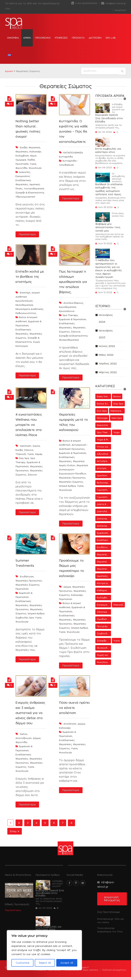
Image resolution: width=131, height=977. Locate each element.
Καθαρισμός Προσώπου (104, 590)
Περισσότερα (27, 234)
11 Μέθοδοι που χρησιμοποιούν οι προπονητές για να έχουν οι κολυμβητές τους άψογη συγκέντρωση (108, 268)
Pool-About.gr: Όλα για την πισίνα (110, 920)
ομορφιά (21, 160)
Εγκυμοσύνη (23, 176)
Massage (102, 418)
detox (23, 734)
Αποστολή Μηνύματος (112, 899)
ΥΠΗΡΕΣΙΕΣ (61, 37)
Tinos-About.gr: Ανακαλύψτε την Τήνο (110, 930)
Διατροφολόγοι (104, 525)
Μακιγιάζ (118, 605)
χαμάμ (38, 454)
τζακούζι (21, 454)
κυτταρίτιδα (66, 156)
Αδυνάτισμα (104, 454)
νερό (33, 155)
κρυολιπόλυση (24, 301)
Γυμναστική (103, 490)
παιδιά (31, 160)
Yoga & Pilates (104, 439)
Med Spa (117, 418)
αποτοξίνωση (24, 738)
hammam (25, 446)
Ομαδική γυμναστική (104, 619)
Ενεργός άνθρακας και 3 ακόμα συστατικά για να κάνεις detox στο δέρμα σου (30, 713)
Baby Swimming (104, 396)
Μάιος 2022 (106, 354)
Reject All (45, 962)
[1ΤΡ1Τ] (9, 98)
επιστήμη (25, 292)
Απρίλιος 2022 (108, 363)
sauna (36, 446)
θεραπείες (22, 151)
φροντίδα (21, 168)
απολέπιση (69, 724)
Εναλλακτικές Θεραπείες (104, 540)
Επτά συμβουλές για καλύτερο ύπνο (108, 150)
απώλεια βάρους (73, 303)
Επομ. (14, 831)
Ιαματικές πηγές (104, 576)
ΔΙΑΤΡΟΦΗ (95, 37)
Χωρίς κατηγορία (104, 655)
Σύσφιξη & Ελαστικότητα (30, 192)
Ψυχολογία (65, 490)
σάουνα (28, 450)
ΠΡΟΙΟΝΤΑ (78, 37)
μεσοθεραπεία (24, 305)
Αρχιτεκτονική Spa (104, 475)
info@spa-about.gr (115, 3)
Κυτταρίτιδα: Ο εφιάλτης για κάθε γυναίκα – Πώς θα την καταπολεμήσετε (73, 131)
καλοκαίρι (35, 151)
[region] (44, 950)
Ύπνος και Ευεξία (104, 446)
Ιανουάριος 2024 (106, 318)
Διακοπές (24, 172)
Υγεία (80, 486)
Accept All (66, 962)
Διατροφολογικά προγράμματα (104, 518)
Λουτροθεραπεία (34, 188)
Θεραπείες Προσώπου (72, 477)
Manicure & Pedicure (118, 411)
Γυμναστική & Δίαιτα (104, 497)
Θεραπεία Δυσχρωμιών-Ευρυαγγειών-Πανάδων (73, 469)
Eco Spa (102, 411)
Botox (117, 396)
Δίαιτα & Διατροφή (104, 504)
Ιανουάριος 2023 (106, 334)
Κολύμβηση (103, 597)
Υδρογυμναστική (25, 196)
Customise (22, 962)
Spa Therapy (70, 315)
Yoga (116, 432)
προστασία (22, 164)
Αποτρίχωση (104, 468)
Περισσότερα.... (13, 910)
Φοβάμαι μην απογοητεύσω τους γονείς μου (107, 227)
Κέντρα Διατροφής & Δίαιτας (104, 583)
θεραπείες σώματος (28, 584)
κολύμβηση (22, 155)
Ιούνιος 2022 (107, 346)
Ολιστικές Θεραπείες (104, 612)
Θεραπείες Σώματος (71, 482)
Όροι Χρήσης (90, 970)
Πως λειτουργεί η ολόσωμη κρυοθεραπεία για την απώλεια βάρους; (73, 282)
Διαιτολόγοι (104, 511)
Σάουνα (75, 331)
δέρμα (67, 587)
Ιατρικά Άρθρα (67, 486)
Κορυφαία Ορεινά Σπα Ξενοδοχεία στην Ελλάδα (109, 118)
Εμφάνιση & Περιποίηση (72, 319)
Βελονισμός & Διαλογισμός (104, 482)
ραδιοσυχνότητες (26, 313)
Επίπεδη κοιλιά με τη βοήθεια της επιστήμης (30, 276)
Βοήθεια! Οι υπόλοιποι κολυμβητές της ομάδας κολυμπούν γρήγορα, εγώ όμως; (109, 189)
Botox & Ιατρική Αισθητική (104, 403)
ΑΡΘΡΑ (27, 37)
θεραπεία (34, 147)
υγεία (33, 164)
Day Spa (24, 458)
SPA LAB (111, 37)
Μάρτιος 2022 (108, 372)
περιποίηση (22, 589)
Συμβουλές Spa (25, 617)
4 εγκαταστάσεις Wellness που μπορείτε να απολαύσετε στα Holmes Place (29, 425)
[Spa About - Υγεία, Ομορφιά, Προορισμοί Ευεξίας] (14, 23)
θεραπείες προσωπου (29, 580)
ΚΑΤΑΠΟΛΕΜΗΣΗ (73, 152)
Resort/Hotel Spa (104, 425)
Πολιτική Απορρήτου (114, 970)
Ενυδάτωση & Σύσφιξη (104, 547)
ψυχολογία (35, 168)
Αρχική (9, 71)
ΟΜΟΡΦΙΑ (13, 37)
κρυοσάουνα (66, 311)
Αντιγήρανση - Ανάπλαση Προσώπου (104, 461)
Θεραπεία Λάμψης (104, 554)
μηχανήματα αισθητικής (29, 309)
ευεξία (23, 147)
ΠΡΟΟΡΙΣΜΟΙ (42, 37)
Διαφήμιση (120, 10)
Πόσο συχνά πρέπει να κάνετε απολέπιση (74, 707)
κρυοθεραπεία (67, 307)
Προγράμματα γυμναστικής (104, 626)
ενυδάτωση (27, 576)
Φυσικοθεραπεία (69, 340)
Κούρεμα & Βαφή (104, 605)
